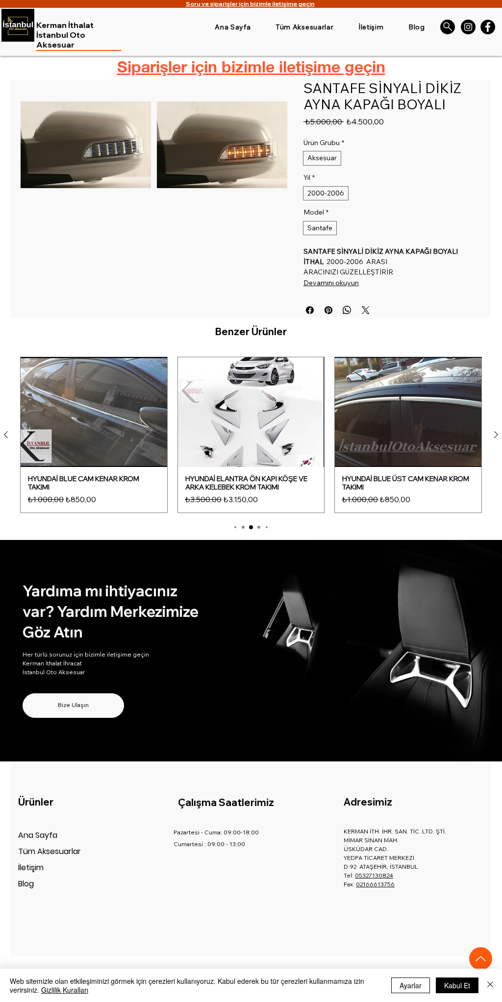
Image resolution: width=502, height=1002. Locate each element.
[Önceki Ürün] (6, 434)
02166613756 (375, 884)
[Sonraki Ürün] (496, 434)
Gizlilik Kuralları (64, 990)
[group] (251, 434)
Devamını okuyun (331, 282)
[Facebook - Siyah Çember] (487, 27)
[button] (86, 145)
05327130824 (374, 875)
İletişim (31, 867)
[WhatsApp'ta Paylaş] (347, 310)
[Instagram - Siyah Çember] (468, 27)
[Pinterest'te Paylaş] (328, 310)
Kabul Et (457, 985)
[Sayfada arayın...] (447, 27)
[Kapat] (490, 985)
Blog (26, 883)
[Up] (480, 958)
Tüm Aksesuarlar (49, 851)
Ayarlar (411, 985)
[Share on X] (366, 310)
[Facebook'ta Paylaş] (310, 310)
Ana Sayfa (37, 835)
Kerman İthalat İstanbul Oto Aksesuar (65, 34)
